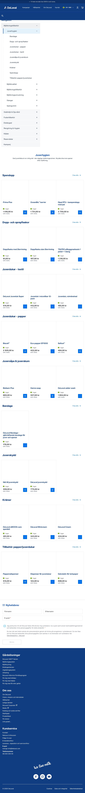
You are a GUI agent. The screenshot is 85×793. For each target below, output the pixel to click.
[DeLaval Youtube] (49, 776)
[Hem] (10, 7)
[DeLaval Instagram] (42, 776)
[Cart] (82, 7)
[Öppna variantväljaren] (25, 212)
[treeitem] (21, 54)
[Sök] (2, 15)
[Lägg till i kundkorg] (25, 259)
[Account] (77, 7)
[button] (77, 175)
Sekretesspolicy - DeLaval (16, 635)
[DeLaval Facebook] (36, 776)
